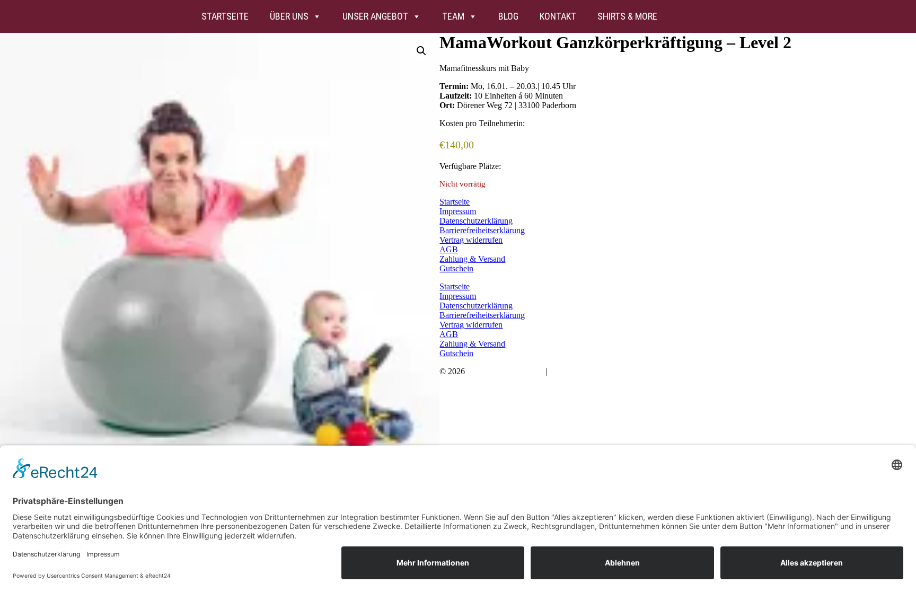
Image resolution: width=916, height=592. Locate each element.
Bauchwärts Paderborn (505, 371)
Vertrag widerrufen (471, 239)
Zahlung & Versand (472, 258)
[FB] (711, 16)
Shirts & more (627, 16)
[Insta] (682, 16)
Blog (508, 16)
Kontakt (558, 16)
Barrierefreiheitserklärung (482, 230)
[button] (421, 50)
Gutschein (456, 268)
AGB (448, 249)
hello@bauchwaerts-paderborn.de (605, 371)
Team (453, 16)
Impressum (457, 211)
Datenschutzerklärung (476, 220)
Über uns (289, 16)
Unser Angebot (375, 16)
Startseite (225, 16)
